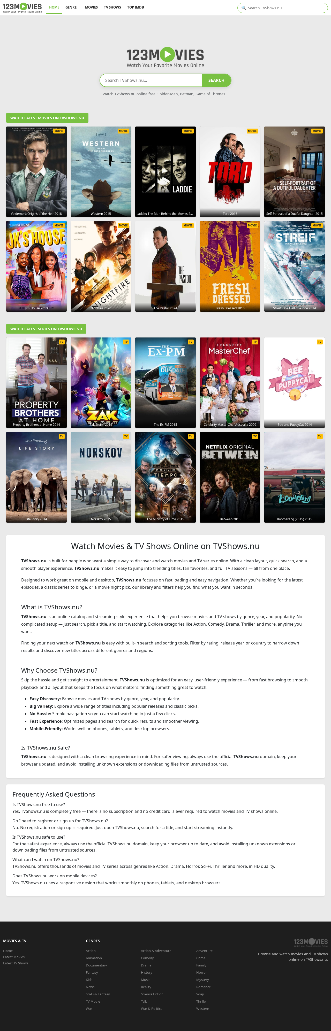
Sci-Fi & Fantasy (98, 994)
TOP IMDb (135, 7)
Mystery (202, 979)
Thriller (201, 1001)
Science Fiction (152, 994)
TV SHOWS (112, 7)
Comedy (147, 958)
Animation (94, 958)
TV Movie (93, 1001)
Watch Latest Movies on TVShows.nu (47, 117)
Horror (201, 972)
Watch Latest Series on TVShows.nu (46, 328)
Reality (146, 987)
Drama (146, 965)
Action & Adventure (156, 950)
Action (91, 950)
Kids (89, 979)
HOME (54, 7)
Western (202, 1008)
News (90, 987)
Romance (203, 987)
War (89, 1008)
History (146, 972)
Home (8, 950)
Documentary (96, 965)
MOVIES (91, 7)
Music (145, 979)
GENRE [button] (71, 7)
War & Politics (151, 1008)
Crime (200, 958)
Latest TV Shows (15, 963)
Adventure (204, 950)
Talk (144, 1001)
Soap (200, 994)
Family (201, 965)
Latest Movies (14, 957)
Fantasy (92, 972)
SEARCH (216, 80)
